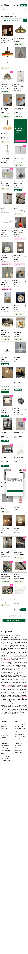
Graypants (9, 686)
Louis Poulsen (14, 666)
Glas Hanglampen (5, 745)
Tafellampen (4, 726)
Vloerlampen (4, 728)
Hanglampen (16, 13)
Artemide (6, 666)
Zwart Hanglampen (5, 756)
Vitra (16, 748)
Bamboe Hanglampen (6, 748)
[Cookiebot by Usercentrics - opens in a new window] (19, 472)
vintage (3, 659)
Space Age (24, 696)
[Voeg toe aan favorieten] (12, 39)
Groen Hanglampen (5, 760)
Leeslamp (3, 737)
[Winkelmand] (14, 5)
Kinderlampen (4, 740)
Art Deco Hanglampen (20, 738)
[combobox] (13, 9)
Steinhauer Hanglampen (20, 724)
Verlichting (8, 13)
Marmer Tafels (18, 752)
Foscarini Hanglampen (20, 728)
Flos (2, 666)
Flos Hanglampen (19, 726)
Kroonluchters (4, 735)
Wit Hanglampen (5, 758)
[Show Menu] (26, 9)
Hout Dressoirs (18, 745)
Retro (19, 692)
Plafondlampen (4, 733)
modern (8, 659)
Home (2, 13)
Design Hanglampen (19, 734)
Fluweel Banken (18, 750)
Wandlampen (4, 730)
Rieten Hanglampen (5, 750)
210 (19, 610)
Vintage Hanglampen (20, 736)
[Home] (6, 5)
